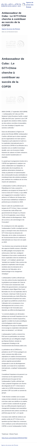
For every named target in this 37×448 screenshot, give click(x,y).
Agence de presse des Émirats (9, 445)
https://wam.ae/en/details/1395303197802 (14, 438)
